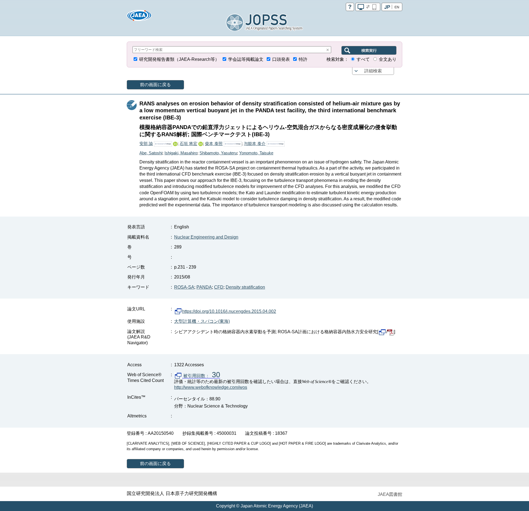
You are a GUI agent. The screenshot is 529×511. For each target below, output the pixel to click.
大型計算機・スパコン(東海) (202, 321)
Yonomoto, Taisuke (256, 153)
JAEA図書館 (390, 494)
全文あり (387, 59)
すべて (363, 59)
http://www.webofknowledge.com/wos (210, 387)
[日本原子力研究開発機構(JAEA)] (139, 17)
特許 (303, 59)
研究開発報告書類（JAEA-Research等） (179, 59)
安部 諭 (146, 143)
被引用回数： (201, 375)
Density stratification (245, 287)
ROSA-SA (184, 287)
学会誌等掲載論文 (245, 59)
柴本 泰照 (214, 143)
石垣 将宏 (188, 143)
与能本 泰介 (255, 143)
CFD (218, 287)
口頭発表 (281, 59)
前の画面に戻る (155, 84)
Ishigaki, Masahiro (180, 153)
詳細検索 (373, 71)
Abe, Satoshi (150, 153)
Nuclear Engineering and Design (206, 237)
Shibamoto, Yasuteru (218, 153)
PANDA (204, 287)
